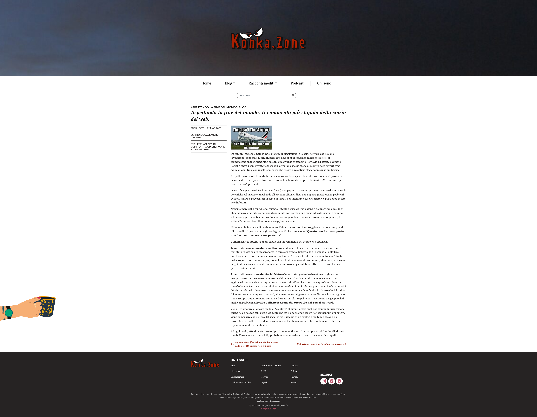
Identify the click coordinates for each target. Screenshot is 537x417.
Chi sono (324, 83)
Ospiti (264, 382)
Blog (228, 83)
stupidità (196, 149)
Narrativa (235, 371)
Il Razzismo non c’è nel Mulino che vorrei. (319, 344)
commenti (197, 147)
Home (206, 83)
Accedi (294, 382)
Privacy (294, 377)
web (206, 149)
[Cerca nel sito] (293, 95)
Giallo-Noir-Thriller (241, 382)
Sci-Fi (264, 371)
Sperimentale (237, 377)
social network (215, 147)
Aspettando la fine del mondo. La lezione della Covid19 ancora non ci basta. (256, 344)
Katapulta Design (268, 408)
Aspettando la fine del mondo (214, 107)
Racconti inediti (261, 83)
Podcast (297, 83)
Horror (264, 377)
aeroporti (209, 144)
